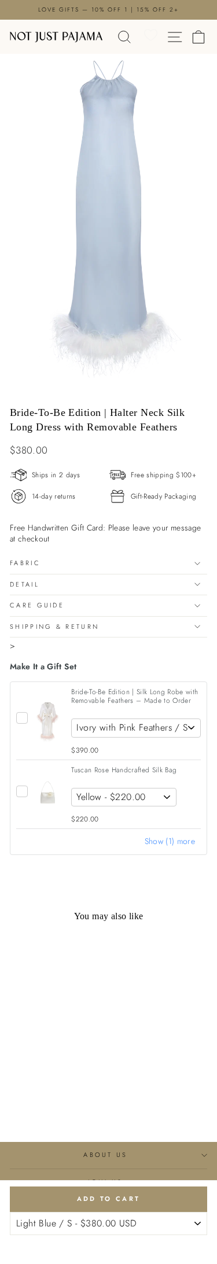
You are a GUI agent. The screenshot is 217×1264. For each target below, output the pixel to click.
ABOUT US (105, 1154)
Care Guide (37, 605)
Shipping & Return (54, 626)
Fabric (25, 562)
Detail (24, 584)
